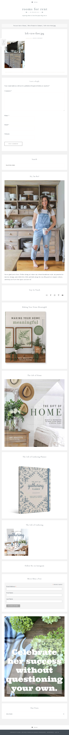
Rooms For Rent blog (34, 12)
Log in (57, 732)
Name (6, 115)
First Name (9, 592)
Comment (8, 91)
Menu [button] (36, 2)
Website (7, 134)
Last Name (9, 599)
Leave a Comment (37, 38)
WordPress (50, 732)
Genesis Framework (39, 732)
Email (6, 125)
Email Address (11, 586)
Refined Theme (26, 732)
